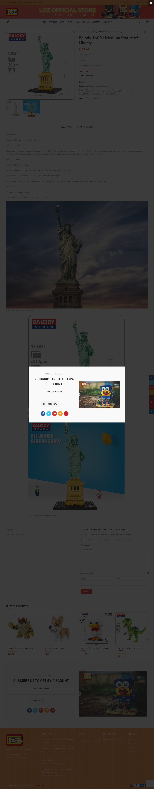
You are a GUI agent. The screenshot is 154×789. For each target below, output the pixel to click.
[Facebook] (43, 413)
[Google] (54, 413)
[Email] (60, 413)
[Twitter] (48, 413)
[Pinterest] (66, 413)
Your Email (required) (54, 391)
